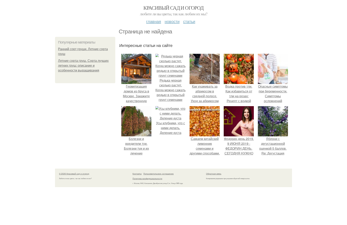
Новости (172, 21)
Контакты (137, 173)
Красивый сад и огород (173, 7)
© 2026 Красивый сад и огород (74, 173)
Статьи (189, 21)
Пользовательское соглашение (158, 173)
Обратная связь (213, 173)
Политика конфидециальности (147, 178)
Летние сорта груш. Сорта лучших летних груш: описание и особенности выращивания (83, 65)
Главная (153, 21)
